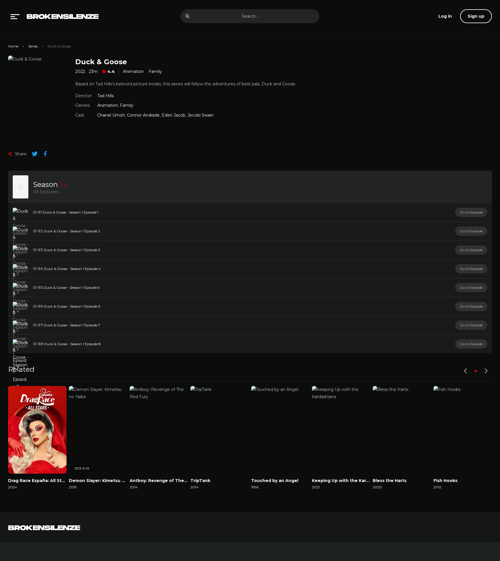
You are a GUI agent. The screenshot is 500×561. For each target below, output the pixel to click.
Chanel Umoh (111, 115)
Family (155, 71)
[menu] (15, 16)
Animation (133, 71)
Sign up (476, 16)
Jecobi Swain (201, 115)
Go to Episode (471, 212)
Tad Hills (105, 95)
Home (13, 46)
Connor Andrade (143, 115)
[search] (187, 16)
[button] (475, 370)
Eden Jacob (173, 115)
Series (33, 46)
